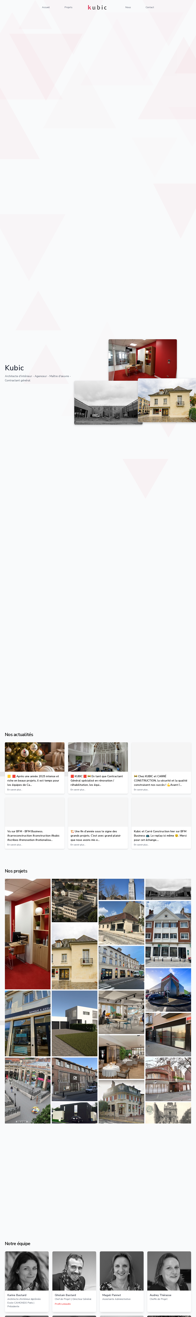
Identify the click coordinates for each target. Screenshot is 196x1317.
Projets (68, 7)
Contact (150, 7)
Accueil (46, 7)
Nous (128, 7)
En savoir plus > (144, 1192)
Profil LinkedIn (63, 1304)
